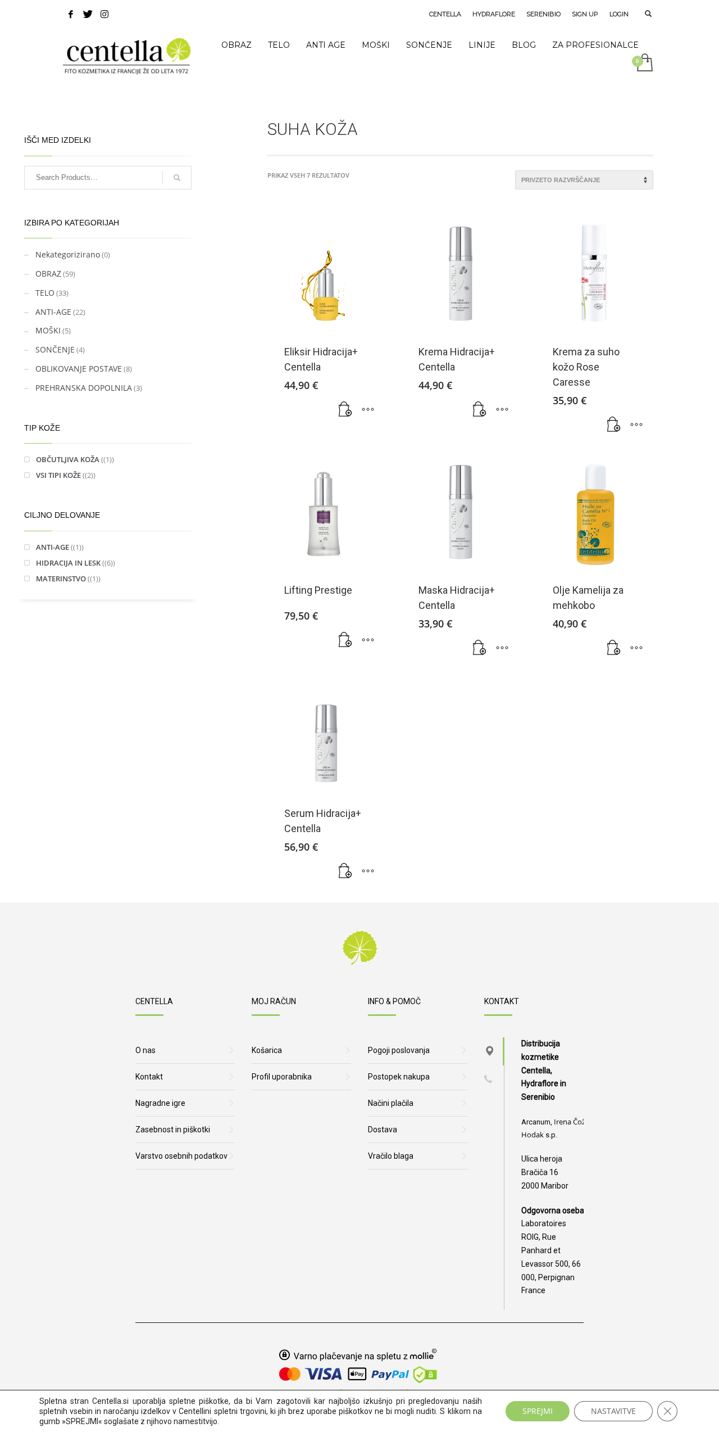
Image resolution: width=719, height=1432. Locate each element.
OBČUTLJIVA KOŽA (67, 459)
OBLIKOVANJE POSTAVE (78, 368)
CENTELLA (445, 14)
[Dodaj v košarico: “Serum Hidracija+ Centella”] (345, 871)
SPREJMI (537, 1411)
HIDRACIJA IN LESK (68, 563)
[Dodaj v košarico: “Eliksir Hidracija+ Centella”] (345, 410)
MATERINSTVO (61, 578)
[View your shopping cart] (644, 63)
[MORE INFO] (368, 410)
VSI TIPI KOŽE (58, 475)
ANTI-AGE (53, 311)
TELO (44, 292)
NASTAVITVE (613, 1411)
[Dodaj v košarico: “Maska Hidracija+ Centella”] (479, 648)
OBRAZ (48, 273)
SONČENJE (55, 349)
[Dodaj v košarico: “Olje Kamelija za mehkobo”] (614, 648)
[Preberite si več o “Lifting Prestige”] (345, 640)
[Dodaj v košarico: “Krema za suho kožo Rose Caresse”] (614, 425)
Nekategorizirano (67, 254)
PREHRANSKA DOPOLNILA (83, 387)
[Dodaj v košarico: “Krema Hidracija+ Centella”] (479, 410)
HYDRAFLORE (493, 14)
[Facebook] (70, 14)
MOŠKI (48, 330)
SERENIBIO (543, 14)
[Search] (177, 177)
